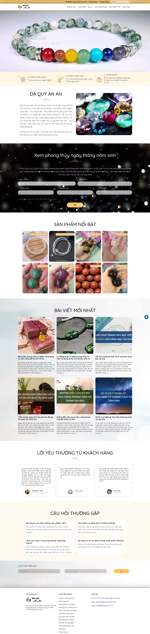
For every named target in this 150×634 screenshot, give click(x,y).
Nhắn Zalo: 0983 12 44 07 (77, 2)
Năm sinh (102, 188)
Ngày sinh (24, 188)
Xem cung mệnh (100, 7)
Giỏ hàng (105, 2)
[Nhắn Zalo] (146, 317)
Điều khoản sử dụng (66, 620)
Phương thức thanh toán (68, 607)
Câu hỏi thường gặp (66, 623)
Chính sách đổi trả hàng (68, 610)
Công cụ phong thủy (66, 598)
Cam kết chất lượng (66, 614)
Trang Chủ (71, 7)
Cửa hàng (82, 7)
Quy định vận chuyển (66, 617)
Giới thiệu (126, 7)
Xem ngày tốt (114, 7)
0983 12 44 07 (105, 602)
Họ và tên (24, 179)
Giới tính (83, 179)
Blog (90, 7)
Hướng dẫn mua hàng (67, 604)
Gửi (75, 205)
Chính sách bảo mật (66, 626)
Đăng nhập (93, 2)
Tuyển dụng (63, 632)
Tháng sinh (64, 188)
